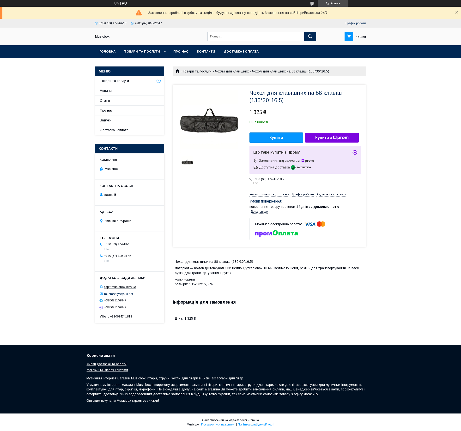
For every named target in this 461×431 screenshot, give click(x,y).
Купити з (323, 138)
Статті (105, 100)
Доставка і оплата (241, 51)
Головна (107, 51)
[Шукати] (310, 36)
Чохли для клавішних (232, 71)
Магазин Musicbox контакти (107, 370)
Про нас (180, 51)
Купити (276, 138)
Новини (106, 91)
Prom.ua (253, 420)
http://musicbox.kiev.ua (120, 287)
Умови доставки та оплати (107, 364)
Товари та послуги (142, 51)
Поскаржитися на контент (218, 424)
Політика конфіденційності (256, 424)
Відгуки (105, 120)
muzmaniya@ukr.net (118, 293)
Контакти (206, 51)
